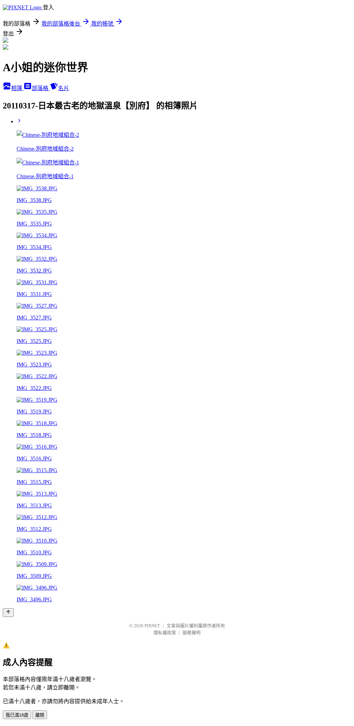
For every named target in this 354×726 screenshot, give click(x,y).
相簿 (17, 88)
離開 (39, 715)
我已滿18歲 (17, 715)
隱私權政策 (164, 632)
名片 (63, 88)
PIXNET (152, 625)
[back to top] (8, 612)
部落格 (41, 88)
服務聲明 (192, 632)
